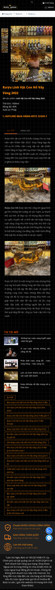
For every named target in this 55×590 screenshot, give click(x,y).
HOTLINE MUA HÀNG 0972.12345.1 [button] (26, 116)
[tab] (11, 130)
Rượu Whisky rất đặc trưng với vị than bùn (35, 385)
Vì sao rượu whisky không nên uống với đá (35, 350)
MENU (51, 7)
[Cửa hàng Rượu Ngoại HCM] (10, 6)
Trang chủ (8, 14)
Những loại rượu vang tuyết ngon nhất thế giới (36, 339)
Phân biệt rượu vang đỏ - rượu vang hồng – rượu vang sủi (35, 362)
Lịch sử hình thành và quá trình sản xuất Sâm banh (35, 374)
